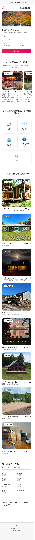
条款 (19, 531)
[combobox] (17, 39)
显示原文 (24, 2)
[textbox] (9, 45)
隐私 (14, 531)
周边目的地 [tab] (5, 467)
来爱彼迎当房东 (25, 8)
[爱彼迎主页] (3, 8)
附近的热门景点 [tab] (16, 467)
